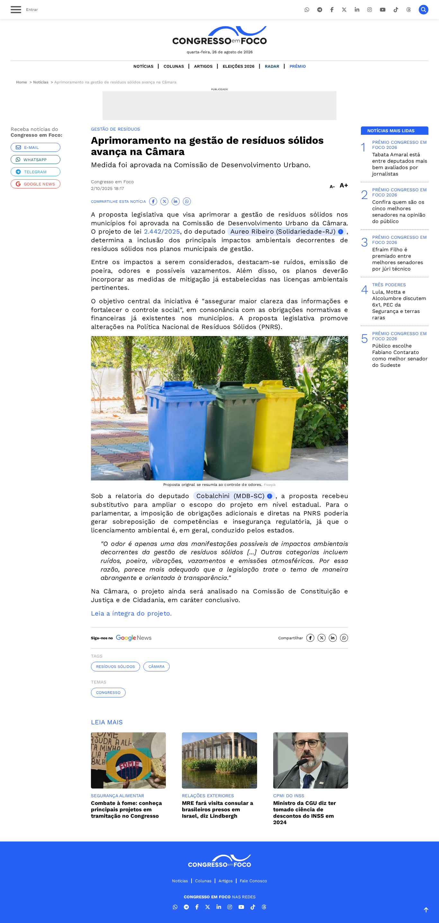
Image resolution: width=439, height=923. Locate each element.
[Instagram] (369, 10)
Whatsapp (35, 159)
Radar (272, 66)
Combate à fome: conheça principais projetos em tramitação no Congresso (126, 809)
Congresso (108, 692)
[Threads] (408, 10)
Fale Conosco (253, 880)
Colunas (174, 66)
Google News (39, 184)
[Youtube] (383, 10)
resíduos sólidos (115, 666)
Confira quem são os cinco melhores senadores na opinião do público (399, 211)
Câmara (156, 666)
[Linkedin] (357, 10)
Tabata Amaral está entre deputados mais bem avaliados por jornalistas (399, 164)
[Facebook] (332, 10)
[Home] (219, 35)
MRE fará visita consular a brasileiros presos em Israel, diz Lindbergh (217, 809)
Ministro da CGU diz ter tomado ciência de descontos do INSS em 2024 (304, 812)
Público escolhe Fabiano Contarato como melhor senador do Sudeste (400, 355)
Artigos (203, 66)
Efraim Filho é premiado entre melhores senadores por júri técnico (397, 259)
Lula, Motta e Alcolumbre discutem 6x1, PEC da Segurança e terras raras (399, 305)
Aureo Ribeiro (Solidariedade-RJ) (283, 231)
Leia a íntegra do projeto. (131, 613)
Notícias (143, 66)
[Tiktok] (396, 10)
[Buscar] (423, 9)
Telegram (35, 171)
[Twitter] (344, 10)
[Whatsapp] (307, 10)
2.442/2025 (162, 231)
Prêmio (298, 66)
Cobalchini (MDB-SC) (230, 496)
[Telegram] (319, 10)
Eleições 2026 (239, 66)
